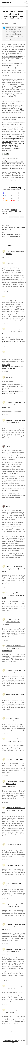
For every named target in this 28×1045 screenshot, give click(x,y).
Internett (4, 211)
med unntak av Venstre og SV (12, 109)
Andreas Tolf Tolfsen (11, 352)
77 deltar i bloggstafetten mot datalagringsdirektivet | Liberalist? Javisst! (13, 569)
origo (9, 129)
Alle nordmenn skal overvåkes (13, 144)
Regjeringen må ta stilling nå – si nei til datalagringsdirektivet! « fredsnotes (13, 951)
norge (22, 216)
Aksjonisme (14, 209)
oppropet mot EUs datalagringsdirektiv (13, 136)
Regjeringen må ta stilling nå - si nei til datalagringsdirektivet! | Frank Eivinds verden (13, 927)
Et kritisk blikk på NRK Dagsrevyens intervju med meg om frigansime (12, 235)
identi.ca (22, 128)
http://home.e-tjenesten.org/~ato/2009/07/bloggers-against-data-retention (12, 366)
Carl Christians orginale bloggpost (17, 168)
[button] (6, 193)
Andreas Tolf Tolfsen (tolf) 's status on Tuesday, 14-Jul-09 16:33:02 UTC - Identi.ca (13, 331)
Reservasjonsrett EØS (8, 150)
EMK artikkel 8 (15, 148)
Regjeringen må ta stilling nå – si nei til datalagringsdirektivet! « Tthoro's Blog (13, 810)
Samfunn (4, 213)
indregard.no (9, 263)
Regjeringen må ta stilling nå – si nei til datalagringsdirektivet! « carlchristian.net (13, 405)
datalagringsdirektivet (14, 216)
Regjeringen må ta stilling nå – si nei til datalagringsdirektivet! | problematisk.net (13, 648)
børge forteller (6, 2)
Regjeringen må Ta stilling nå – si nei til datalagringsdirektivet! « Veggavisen (13, 621)
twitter (17, 128)
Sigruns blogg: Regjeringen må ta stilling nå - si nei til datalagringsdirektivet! (13, 783)
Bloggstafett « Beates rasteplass (14, 865)
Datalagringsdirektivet (8, 65)
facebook (4, 129)
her (17, 174)
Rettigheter (18, 211)
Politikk (11, 211)
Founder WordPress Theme (10, 1040)
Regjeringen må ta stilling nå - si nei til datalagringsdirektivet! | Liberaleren (13, 422)
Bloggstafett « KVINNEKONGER (14, 759)
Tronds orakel (9, 297)
